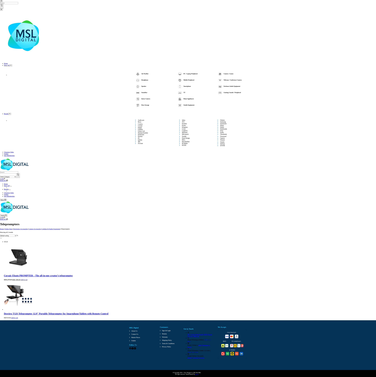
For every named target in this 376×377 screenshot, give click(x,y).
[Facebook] (130, 349)
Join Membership (9, 196)
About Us (134, 331)
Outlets (6, 194)
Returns (164, 334)
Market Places (135, 337)
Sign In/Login (166, 330)
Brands (6, 189)
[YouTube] (135, 349)
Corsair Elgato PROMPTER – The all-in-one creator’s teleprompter (38, 275)
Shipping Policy (167, 340)
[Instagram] (133, 349)
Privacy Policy (166, 347)
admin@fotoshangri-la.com (196, 358)
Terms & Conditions (168, 343)
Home (6, 184)
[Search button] (18, 175)
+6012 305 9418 (193, 352)
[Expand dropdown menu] (11, 186)
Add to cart (23, 280)
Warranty (165, 337)
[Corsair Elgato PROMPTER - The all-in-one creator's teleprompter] (18, 271)
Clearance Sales (9, 193)
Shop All (6, 186)
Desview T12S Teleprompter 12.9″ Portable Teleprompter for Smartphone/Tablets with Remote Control (56, 313)
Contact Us (134, 334)
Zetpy (197, 374)
